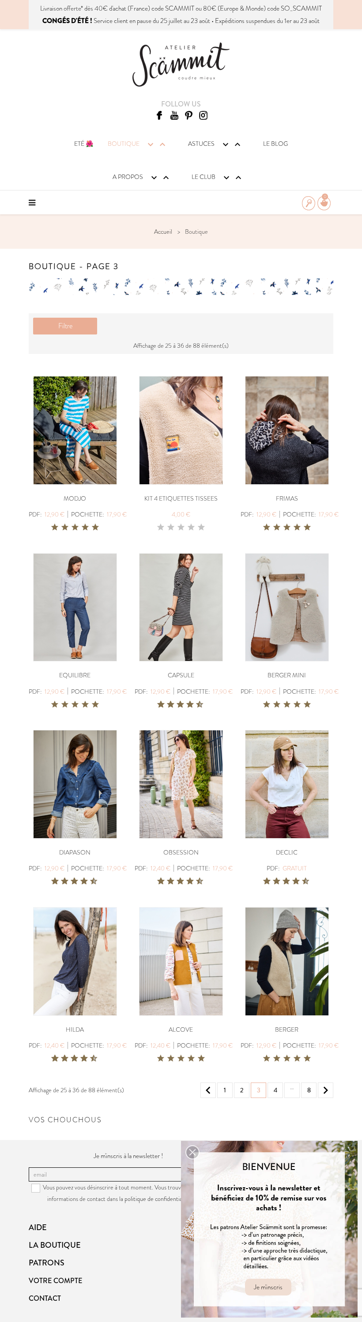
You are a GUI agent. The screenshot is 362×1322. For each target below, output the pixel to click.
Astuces (215, 144)
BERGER (286, 1029)
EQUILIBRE (74, 675)
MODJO (75, 498)
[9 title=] (196, 704)
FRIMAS (287, 498)
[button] (192, 1152)
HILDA (75, 1029)
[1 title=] (54, 527)
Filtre (65, 326)
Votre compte (55, 1281)
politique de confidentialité (157, 1198)
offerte (72, 8)
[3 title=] (75, 527)
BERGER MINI (287, 675)
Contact (45, 1298)
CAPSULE (181, 675)
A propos (142, 177)
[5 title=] (95, 527)
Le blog (275, 143)
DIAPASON (74, 852)
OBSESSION (181, 852)
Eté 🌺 (83, 143)
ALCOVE (181, 1029)
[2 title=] (64, 527)
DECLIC (287, 852)
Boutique (138, 144)
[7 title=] (187, 704)
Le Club (218, 177)
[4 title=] (85, 527)
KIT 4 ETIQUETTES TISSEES (181, 498)
